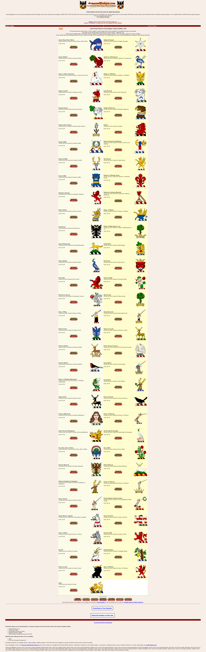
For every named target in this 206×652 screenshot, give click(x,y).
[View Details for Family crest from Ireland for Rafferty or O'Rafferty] (118, 82)
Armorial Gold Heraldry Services (30, 645)
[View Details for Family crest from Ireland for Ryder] (74, 591)
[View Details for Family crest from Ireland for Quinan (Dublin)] (74, 65)
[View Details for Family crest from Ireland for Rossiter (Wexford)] (74, 473)
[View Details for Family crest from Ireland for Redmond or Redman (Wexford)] (118, 201)
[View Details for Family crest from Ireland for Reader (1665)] (74, 184)
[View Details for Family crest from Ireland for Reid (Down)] (74, 235)
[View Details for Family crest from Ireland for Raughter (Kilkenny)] (118, 116)
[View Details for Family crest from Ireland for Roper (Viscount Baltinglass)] (74, 439)
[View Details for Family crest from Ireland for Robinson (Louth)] (118, 337)
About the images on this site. (102, 615)
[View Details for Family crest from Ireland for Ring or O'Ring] (74, 320)
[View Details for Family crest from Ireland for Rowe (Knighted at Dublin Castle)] (118, 507)
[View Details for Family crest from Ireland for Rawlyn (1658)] (74, 150)
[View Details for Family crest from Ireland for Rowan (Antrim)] (74, 507)
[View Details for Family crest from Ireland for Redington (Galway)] (74, 201)
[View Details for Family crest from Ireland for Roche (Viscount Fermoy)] (118, 354)
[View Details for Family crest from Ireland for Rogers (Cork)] (74, 405)
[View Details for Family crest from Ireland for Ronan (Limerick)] (118, 405)
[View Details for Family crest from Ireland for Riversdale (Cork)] (118, 320)
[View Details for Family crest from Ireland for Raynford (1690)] (74, 167)
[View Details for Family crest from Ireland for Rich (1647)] (74, 286)
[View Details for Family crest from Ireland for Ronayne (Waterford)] (74, 422)
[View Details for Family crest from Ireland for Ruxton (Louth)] (74, 575)
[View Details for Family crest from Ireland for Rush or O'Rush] (74, 541)
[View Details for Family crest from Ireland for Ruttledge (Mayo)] (118, 558)
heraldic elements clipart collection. (133, 602)
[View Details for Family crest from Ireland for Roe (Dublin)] (118, 388)
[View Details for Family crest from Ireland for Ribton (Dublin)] (74, 269)
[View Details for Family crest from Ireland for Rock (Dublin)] (118, 371)
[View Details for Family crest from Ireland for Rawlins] (118, 133)
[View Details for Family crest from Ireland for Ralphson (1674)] (74, 99)
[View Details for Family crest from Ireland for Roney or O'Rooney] (118, 422)
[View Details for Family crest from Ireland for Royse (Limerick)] (118, 524)
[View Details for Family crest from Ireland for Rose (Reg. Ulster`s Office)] (74, 456)
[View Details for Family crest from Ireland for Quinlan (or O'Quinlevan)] (118, 65)
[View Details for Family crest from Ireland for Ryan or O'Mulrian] (118, 575)
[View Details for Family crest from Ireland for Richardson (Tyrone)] (74, 303)
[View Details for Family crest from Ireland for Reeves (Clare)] (74, 218)
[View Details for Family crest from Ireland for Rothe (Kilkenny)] (118, 473)
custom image (101, 602)
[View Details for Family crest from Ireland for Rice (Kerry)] (118, 269)
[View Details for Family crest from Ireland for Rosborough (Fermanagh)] (118, 439)
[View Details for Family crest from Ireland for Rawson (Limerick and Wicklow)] (118, 150)
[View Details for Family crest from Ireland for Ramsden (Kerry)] (74, 116)
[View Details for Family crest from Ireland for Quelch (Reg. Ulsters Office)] (74, 48)
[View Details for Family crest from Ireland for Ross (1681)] (118, 456)
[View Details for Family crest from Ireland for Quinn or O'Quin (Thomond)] (74, 82)
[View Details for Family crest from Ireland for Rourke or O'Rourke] (118, 490)
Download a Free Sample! (102, 608)
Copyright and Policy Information (103, 622)
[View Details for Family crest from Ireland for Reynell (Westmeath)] (74, 252)
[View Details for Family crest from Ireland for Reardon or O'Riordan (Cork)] (118, 184)
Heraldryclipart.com (151, 645)
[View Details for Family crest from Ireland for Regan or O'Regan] (118, 218)
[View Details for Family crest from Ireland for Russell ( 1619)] (118, 541)
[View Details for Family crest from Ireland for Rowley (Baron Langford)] (74, 524)
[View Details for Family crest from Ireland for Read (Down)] (118, 167)
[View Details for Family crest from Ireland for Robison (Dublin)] (74, 354)
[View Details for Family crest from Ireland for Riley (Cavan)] (118, 303)
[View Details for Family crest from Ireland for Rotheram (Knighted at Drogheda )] (74, 490)
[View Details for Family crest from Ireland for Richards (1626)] (118, 286)
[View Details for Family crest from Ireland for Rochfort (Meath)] (74, 371)
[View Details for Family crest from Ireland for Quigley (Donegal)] (118, 48)
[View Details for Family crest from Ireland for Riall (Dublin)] (118, 252)
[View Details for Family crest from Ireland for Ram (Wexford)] (118, 99)
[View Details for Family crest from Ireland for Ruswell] (74, 558)
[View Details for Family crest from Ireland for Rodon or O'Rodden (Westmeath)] (74, 388)
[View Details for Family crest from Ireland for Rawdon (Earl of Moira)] (74, 133)
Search (91, 21)
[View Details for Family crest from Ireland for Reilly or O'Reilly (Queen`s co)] (118, 235)
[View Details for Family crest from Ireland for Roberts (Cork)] (74, 337)
